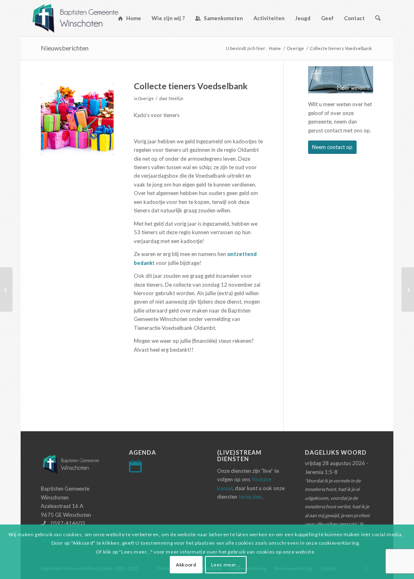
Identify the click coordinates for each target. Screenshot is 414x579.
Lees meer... (226, 565)
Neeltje (176, 98)
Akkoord (186, 565)
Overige (146, 98)
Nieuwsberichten (65, 48)
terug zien (250, 496)
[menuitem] (129, 18)
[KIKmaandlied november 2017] (6, 289)
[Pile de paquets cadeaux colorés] (77, 119)
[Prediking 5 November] (407, 289)
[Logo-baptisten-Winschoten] (81, 18)
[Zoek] (378, 18)
